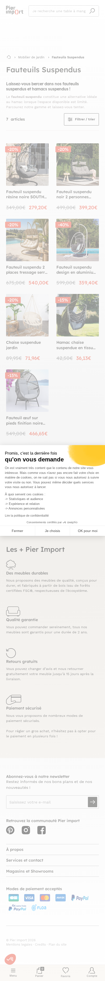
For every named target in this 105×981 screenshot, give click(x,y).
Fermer (17, 531)
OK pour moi (87, 531)
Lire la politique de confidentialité (27, 515)
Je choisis (52, 531)
